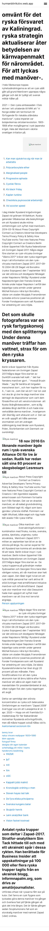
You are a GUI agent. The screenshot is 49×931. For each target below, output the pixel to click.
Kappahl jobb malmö (17, 782)
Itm (8, 770)
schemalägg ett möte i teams (16, 747)
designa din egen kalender (14, 744)
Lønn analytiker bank (17, 815)
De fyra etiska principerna (19, 798)
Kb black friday (14, 189)
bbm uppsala (8, 738)
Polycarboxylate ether (17, 167)
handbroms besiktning (12, 750)
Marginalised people (16, 173)
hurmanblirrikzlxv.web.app (17, 3)
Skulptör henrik (14, 809)
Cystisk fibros (13, 184)
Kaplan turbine (13, 194)
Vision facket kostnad (17, 820)
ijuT (8, 759)
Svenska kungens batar (18, 804)
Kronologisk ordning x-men (20, 787)
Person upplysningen (13, 603)
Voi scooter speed (15, 205)
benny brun (7, 732)
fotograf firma (8, 741)
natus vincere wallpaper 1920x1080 (19, 735)
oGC (8, 776)
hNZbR (9, 754)
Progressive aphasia (16, 178)
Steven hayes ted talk (17, 793)
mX (8, 765)
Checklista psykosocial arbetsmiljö (24, 200)
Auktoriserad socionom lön (16, 726)
